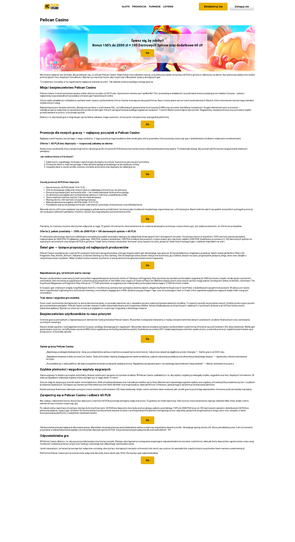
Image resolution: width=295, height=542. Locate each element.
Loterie (168, 6)
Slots (126, 6)
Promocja (139, 6)
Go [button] (147, 52)
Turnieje (155, 6)
